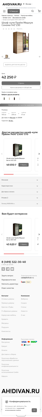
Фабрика (24, 299)
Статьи (23, 307)
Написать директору (10, 284)
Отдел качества (8, 288)
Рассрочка (6, 342)
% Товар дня (14, 11)
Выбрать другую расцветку (15, 64)
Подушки (5, 327)
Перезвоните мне (9, 280)
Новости (24, 311)
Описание (5, 180)
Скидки (24, 303)
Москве (12, 117)
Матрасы (5, 323)
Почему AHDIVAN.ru (8, 203)
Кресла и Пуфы (7, 307)
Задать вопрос (7, 275)
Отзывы (5, 197)
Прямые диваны (8, 303)
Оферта (4, 376)
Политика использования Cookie (10, 371)
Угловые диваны (8, 299)
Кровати (5, 319)
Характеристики (7, 186)
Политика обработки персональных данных (10, 359)
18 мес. (11, 120)
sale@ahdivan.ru (27, 278)
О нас (23, 315)
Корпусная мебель (9, 315)
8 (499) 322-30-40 (14, 261)
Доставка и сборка (9, 354)
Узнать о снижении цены (9, 92)
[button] (40, 154)
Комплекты (6, 331)
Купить (21, 83)
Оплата (4, 350)
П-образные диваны (9, 311)
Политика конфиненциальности (10, 365)
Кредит (4, 346)
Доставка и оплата (8, 192)
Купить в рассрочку (21, 87)
